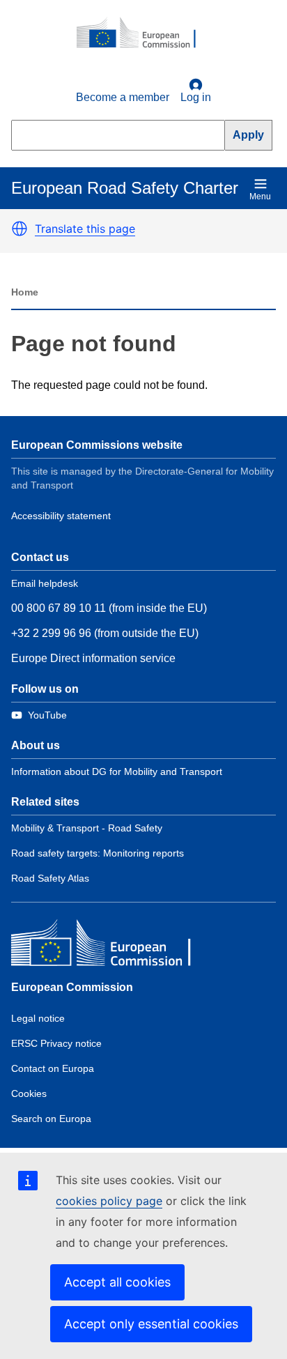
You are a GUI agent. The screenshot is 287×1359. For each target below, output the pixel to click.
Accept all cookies (117, 1282)
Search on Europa (51, 1118)
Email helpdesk (44, 583)
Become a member (122, 97)
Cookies (29, 1093)
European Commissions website (97, 445)
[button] (19, 228)
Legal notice (38, 1018)
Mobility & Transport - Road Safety (86, 828)
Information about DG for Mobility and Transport (116, 771)
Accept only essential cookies (151, 1323)
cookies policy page (109, 1201)
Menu (260, 196)
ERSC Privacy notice (56, 1043)
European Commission (72, 987)
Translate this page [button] (85, 229)
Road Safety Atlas (50, 878)
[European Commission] (143, 33)
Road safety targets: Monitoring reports (97, 853)
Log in (195, 97)
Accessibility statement (61, 515)
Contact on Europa (52, 1068)
